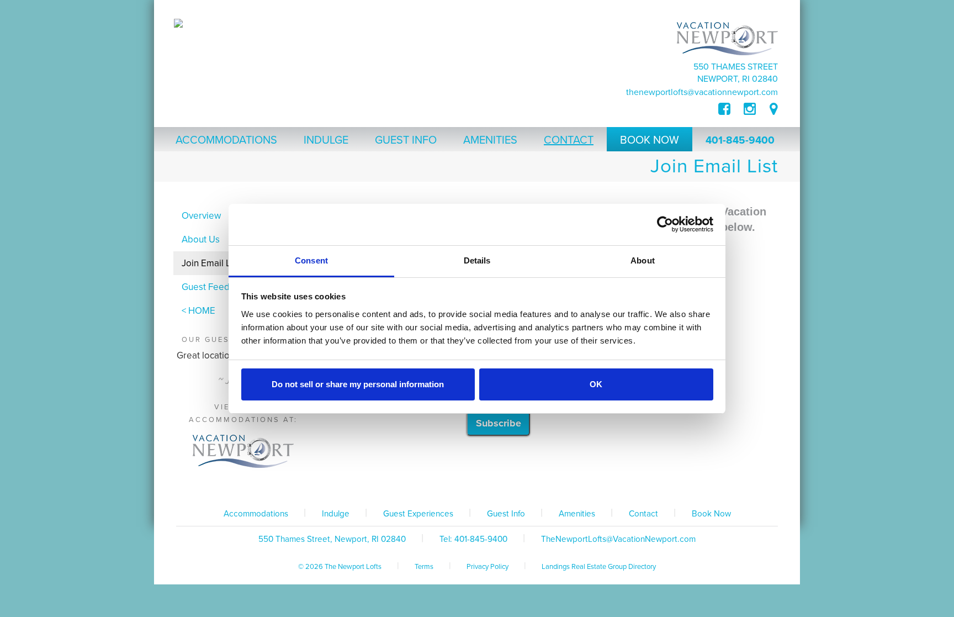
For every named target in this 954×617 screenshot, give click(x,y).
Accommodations (256, 514)
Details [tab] (477, 260)
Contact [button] (568, 140)
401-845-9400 (740, 140)
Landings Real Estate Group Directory (599, 566)
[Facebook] (731, 109)
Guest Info (506, 514)
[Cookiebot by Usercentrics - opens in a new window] (665, 224)
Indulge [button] (326, 140)
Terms (424, 566)
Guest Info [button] (406, 140)
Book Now (711, 514)
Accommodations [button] (226, 140)
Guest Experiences (418, 514)
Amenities (577, 514)
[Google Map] (774, 109)
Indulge (335, 514)
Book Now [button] (649, 140)
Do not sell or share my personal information (358, 384)
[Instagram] (750, 109)
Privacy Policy (487, 566)
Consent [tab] (311, 260)
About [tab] (642, 260)
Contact (643, 514)
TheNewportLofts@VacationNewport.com (702, 92)
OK (596, 384)
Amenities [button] (490, 140)
